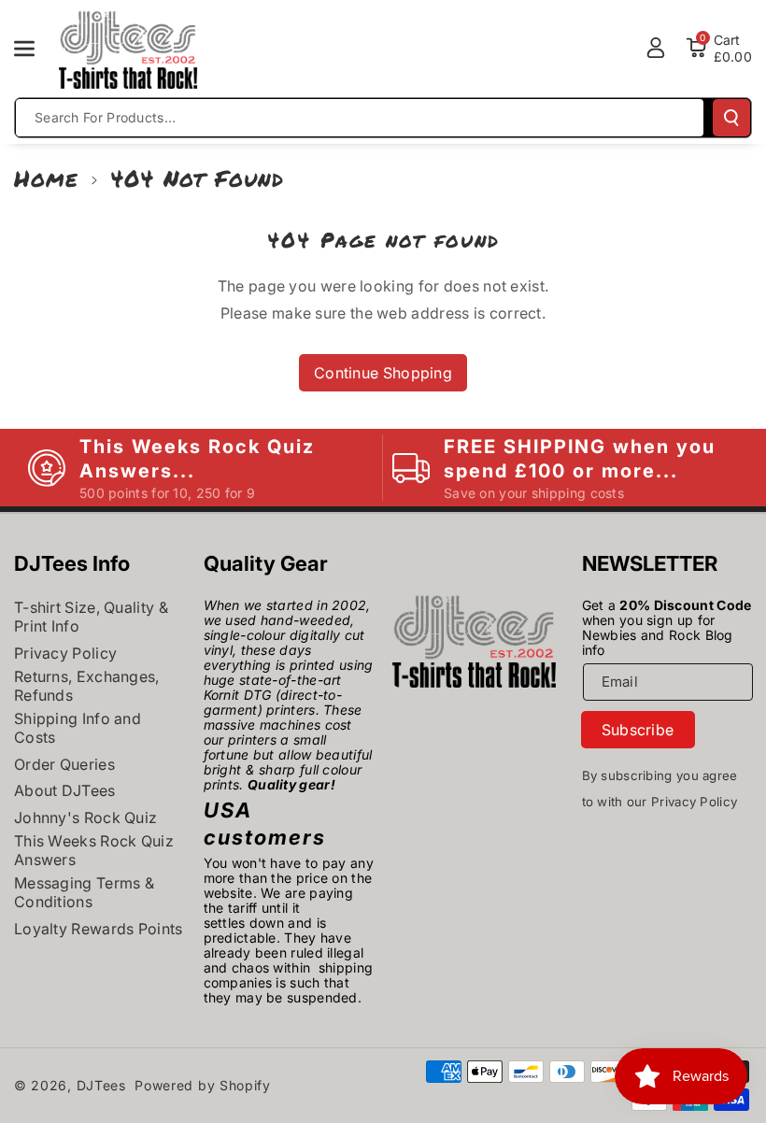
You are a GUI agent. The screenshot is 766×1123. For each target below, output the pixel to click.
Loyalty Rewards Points (98, 928)
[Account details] (655, 47)
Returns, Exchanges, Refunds (87, 685)
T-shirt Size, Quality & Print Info (91, 616)
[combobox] (359, 117)
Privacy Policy (65, 653)
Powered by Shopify (203, 1085)
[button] (34, 49)
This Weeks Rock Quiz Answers (94, 850)
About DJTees (65, 790)
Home (46, 178)
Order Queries (64, 764)
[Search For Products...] (731, 117)
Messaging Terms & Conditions (84, 892)
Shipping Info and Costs (77, 727)
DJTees (101, 1085)
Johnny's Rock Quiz (85, 817)
